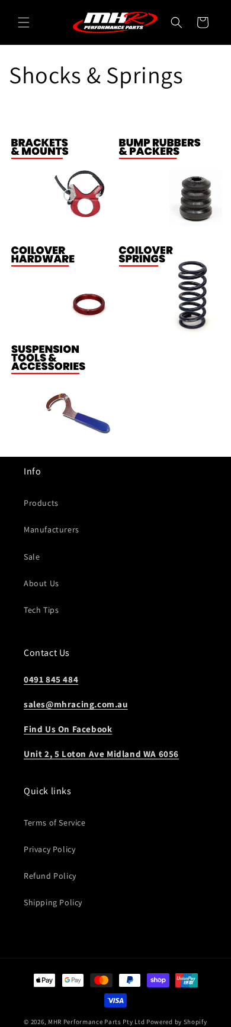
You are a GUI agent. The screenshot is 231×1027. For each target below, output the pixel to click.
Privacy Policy (49, 849)
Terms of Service (55, 822)
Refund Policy (50, 875)
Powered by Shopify (176, 1022)
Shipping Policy (53, 902)
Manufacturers (51, 529)
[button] (24, 22)
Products (41, 503)
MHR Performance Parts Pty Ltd (97, 1022)
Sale (32, 556)
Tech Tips (41, 609)
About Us (41, 583)
